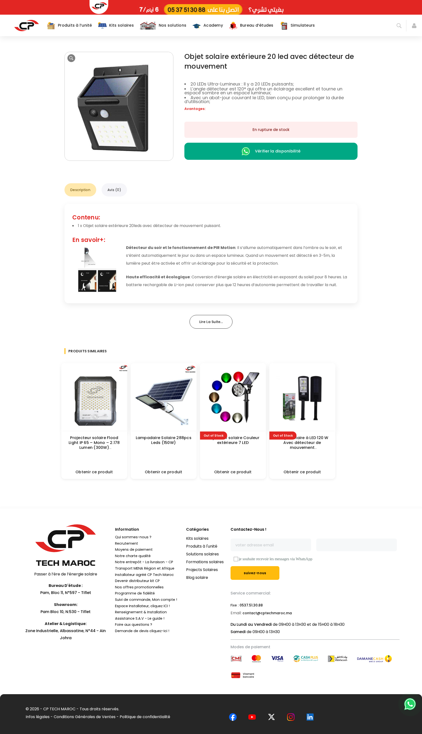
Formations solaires (205, 562)
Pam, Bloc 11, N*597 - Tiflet (65, 592)
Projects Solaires (202, 569)
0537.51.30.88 (251, 605)
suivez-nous (255, 573)
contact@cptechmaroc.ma (267, 613)
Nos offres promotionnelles (139, 587)
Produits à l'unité (201, 546)
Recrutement (126, 543)
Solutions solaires (202, 554)
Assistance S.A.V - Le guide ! (139, 618)
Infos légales (38, 717)
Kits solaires (197, 538)
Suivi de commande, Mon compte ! (146, 599)
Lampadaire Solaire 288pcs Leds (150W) (163, 440)
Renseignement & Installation (141, 612)
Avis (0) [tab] (114, 189)
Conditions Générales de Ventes (85, 717)
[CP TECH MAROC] (26, 25)
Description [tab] (80, 189)
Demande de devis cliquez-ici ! (142, 630)
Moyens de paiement (134, 549)
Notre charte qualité (133, 555)
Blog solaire (197, 577)
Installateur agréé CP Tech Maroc (144, 574)
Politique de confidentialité (145, 717)
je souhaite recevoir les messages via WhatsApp (275, 559)
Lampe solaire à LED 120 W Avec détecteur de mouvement (302, 442)
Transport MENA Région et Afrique (144, 568)
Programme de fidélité (135, 593)
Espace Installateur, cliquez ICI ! (142, 606)
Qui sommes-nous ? (133, 537)
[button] (71, 58)
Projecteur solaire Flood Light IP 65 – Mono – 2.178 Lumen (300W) (94, 442)
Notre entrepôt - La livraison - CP (144, 562)
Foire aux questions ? (133, 624)
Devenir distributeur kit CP (137, 580)
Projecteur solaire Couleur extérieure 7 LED (232, 440)
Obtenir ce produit (94, 472)
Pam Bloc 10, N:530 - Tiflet (66, 612)
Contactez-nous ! (248, 529)
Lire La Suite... (211, 321)
